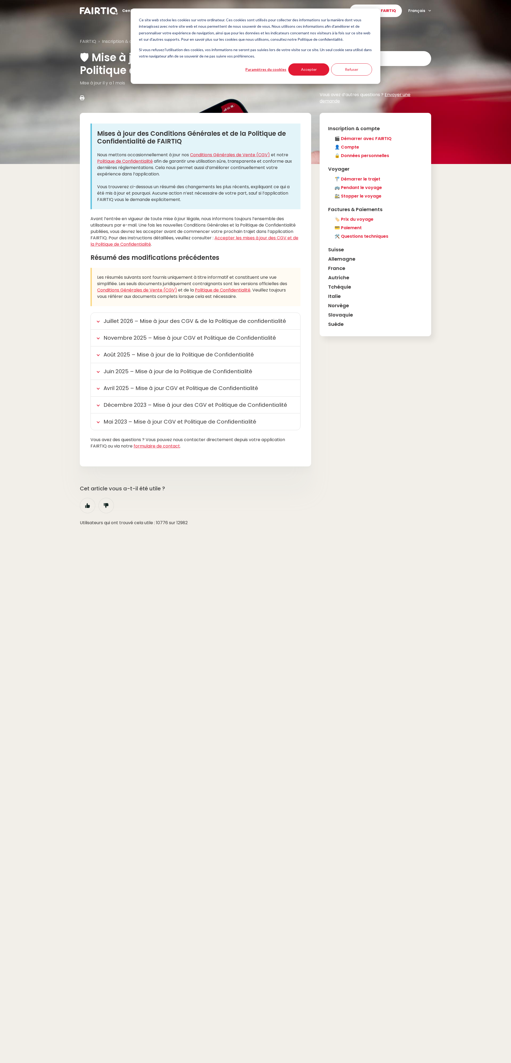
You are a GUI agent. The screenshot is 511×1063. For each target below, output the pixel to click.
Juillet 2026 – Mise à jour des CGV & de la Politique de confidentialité (195, 321)
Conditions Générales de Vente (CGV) (230, 155)
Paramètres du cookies (265, 69)
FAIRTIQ (88, 41)
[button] (375, 128)
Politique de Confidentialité (125, 161)
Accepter (309, 69)
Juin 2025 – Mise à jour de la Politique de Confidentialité (178, 371)
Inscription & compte (124, 41)
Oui (87, 505)
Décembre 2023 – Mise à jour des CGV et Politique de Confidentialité (195, 405)
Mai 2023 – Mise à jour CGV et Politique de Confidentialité (180, 421)
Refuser (351, 69)
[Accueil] (99, 11)
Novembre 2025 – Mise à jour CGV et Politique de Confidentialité (190, 338)
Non (106, 505)
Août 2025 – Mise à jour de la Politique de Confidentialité (179, 354)
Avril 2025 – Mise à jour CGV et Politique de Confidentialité (181, 388)
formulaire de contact (157, 446)
